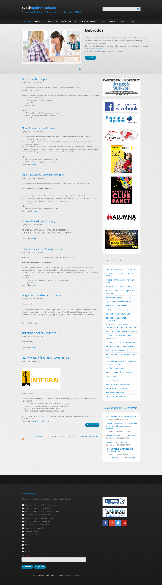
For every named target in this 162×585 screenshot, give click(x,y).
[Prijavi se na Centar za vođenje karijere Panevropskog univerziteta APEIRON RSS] (61, 439)
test (25, 541)
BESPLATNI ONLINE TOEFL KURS (118, 314)
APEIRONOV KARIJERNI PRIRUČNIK (119, 287)
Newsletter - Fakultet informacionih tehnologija (42, 511)
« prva (28, 436)
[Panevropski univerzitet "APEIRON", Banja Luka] (121, 87)
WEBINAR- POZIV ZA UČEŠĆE (116, 442)
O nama (39, 21)
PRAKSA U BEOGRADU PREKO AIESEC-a (120, 435)
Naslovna (26, 21)
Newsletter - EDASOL (32, 535)
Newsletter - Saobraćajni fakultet (36, 525)
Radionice (52, 21)
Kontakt (134, 21)
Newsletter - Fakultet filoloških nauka (38, 521)
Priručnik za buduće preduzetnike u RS (120, 342)
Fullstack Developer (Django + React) (43, 249)
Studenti (27, 551)
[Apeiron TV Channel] (121, 501)
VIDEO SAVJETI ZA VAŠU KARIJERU (118, 297)
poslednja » (93, 436)
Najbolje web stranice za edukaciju (118, 310)
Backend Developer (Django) (38, 221)
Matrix (26, 538)
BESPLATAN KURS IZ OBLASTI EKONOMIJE (121, 331)
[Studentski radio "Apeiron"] (121, 512)
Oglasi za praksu (88, 21)
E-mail (25, 556)
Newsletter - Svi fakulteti (40, 421)
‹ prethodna (37, 436)
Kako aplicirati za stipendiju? (116, 388)
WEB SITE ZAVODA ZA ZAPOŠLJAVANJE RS (121, 269)
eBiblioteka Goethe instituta (116, 305)
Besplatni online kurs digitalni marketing (121, 346)
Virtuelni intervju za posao (115, 368)
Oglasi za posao (108, 21)
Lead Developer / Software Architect (43, 175)
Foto (123, 21)
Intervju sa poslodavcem (115, 392)
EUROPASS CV (111, 376)
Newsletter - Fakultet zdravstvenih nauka (39, 515)
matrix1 (27, 545)
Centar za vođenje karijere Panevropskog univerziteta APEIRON (52, 12)
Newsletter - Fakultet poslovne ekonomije (40, 505)
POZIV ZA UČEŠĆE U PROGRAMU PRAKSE (46, 358)
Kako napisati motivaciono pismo (118, 384)
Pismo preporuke (112, 380)
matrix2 (27, 548)
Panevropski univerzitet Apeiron (51, 575)
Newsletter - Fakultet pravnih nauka (37, 508)
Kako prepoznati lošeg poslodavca (119, 372)
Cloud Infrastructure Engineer (39, 128)
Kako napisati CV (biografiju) (116, 396)
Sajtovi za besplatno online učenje (118, 301)
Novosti (34, 118)
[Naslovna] (61, 8)
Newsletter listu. (97, 48)
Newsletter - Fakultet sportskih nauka (38, 518)
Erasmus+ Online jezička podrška (118, 350)
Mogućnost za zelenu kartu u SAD (41, 295)
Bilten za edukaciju (31, 531)
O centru (90, 58)
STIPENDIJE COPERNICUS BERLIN (41, 333)
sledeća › (83, 436)
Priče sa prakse (68, 21)
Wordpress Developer (34, 79)
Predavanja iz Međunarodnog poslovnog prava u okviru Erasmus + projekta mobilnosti (121, 426)
